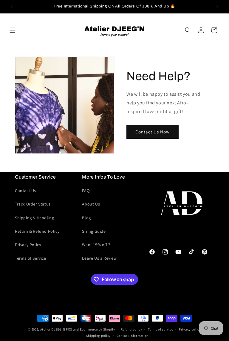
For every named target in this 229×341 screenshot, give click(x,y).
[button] (12, 30)
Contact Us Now (152, 132)
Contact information (133, 336)
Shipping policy (98, 336)
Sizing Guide (94, 231)
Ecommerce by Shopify (97, 329)
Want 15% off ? (96, 244)
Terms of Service (30, 258)
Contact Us (25, 190)
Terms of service (160, 329)
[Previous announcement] (11, 6)
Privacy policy (190, 329)
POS (69, 329)
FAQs (86, 190)
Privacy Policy (28, 244)
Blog (86, 217)
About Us (91, 204)
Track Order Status (33, 204)
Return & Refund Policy (37, 231)
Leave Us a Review (99, 258)
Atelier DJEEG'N (52, 329)
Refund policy (131, 329)
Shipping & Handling (34, 217)
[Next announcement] (217, 6)
